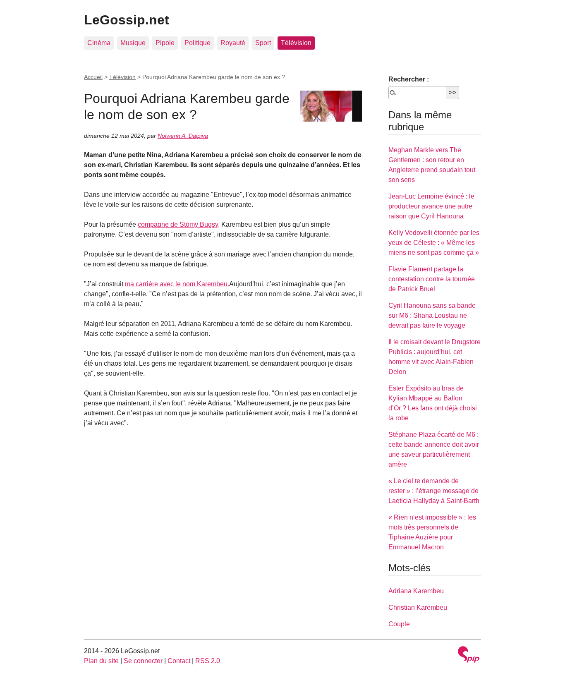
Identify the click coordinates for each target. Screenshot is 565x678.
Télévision (296, 42)
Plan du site (101, 660)
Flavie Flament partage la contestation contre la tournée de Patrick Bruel (431, 279)
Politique (197, 42)
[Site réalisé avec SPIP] (468, 655)
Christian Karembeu (417, 607)
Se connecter (143, 660)
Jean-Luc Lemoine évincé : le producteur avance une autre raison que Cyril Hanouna (431, 206)
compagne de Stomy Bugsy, (179, 224)
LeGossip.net (126, 19)
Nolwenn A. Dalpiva (183, 135)
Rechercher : (408, 79)
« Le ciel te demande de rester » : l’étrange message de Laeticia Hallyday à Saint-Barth (433, 490)
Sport (263, 42)
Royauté (232, 42)
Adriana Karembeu (416, 590)
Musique (133, 42)
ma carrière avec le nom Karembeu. (177, 283)
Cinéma (98, 42)
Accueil (93, 77)
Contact (179, 660)
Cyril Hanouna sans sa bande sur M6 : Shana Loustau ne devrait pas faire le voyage (432, 315)
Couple (399, 624)
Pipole (165, 42)
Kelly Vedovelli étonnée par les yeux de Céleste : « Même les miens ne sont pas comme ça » (433, 242)
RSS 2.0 (207, 660)
